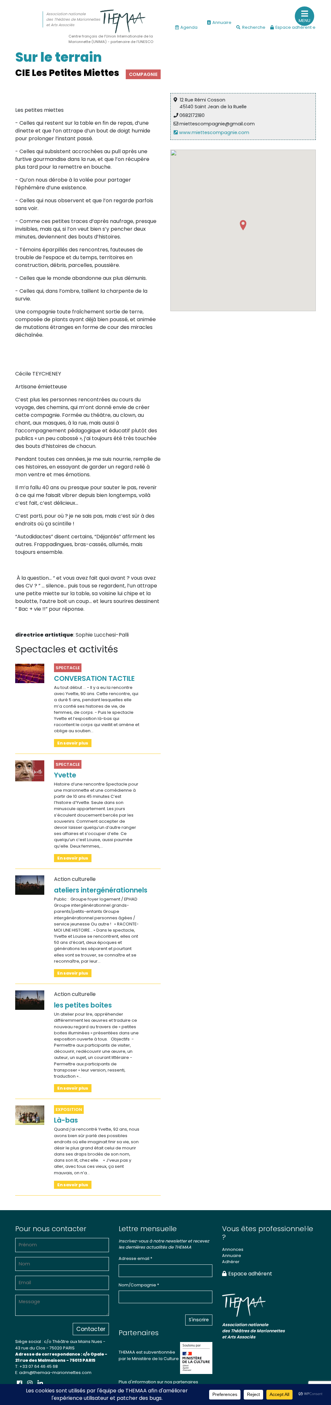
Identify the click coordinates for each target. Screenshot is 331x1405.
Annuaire (221, 22)
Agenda (189, 27)
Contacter (90, 1329)
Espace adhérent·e (295, 27)
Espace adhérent (250, 1273)
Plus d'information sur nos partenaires (158, 1382)
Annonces (232, 1249)
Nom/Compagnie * (139, 1285)
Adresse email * (135, 1258)
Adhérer (231, 1261)
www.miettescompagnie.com (213, 132)
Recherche (253, 27)
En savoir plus (72, 743)
